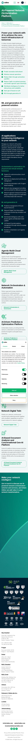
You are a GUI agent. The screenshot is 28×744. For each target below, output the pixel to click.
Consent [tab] (5, 346)
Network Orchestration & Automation (11, 307)
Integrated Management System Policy (14, 735)
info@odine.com (8, 723)
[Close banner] (25, 342)
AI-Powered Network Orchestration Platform (13, 26)
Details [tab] (14, 346)
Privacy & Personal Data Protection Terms (14, 733)
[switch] (24, 374)
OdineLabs (9, 23)
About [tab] (23, 346)
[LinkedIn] (11, 729)
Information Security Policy (14, 737)
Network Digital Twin (10, 424)
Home (3, 23)
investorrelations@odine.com (14, 726)
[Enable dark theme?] (24, 2)
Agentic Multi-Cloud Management (10, 271)
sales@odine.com (19, 723)
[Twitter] (14, 729)
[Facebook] (16, 729)
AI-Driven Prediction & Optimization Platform (10, 338)
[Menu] (15, 3)
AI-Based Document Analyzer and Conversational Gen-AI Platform (13, 464)
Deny (14, 400)
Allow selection (14, 395)
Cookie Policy (21, 363)
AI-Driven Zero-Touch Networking (10, 24)
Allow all (14, 390)
